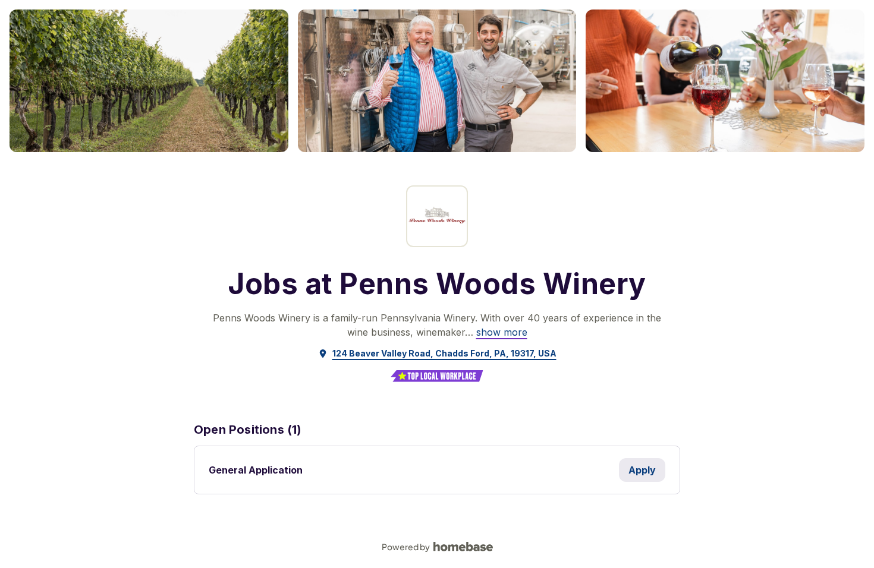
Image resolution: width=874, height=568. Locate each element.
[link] (501, 332)
